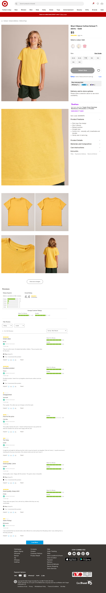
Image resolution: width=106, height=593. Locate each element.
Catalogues (17, 549)
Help (48, 549)
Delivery (49, 562)
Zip (15, 558)
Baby (44, 10)
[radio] (73, 58)
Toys (58, 10)
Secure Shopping (52, 566)
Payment (50, 560)
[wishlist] (98, 4)
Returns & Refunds (53, 564)
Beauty (79, 10)
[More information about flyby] (92, 77)
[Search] (16, 4)
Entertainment (68, 10)
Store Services (51, 568)
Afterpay (17, 560)
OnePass (17, 562)
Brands (94, 10)
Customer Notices (36, 553)
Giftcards (17, 553)
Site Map (62, 586)
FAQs (48, 553)
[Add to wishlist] (99, 70)
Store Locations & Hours (55, 555)
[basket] (102, 4)
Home (51, 10)
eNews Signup (18, 551)
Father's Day (6, 10)
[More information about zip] (94, 85)
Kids (37, 10)
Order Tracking (52, 551)
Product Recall (35, 555)
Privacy (31, 586)
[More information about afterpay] (78, 85)
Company (34, 549)
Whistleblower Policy (40, 586)
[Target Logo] (5, 4)
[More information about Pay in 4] (87, 85)
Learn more (74, 111)
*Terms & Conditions (53, 586)
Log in (81, 111)
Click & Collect (52, 558)
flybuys (16, 555)
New (16, 10)
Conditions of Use (22, 586)
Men (31, 10)
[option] (73, 46)
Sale (102, 10)
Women (23, 10)
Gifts (87, 10)
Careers (33, 551)
